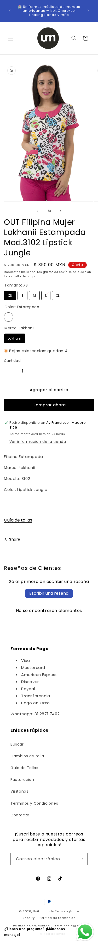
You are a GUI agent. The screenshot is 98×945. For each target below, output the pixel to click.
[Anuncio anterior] (9, 10)
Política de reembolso (57, 918)
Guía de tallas (18, 520)
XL (58, 294)
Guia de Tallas (24, 767)
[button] (10, 38)
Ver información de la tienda (37, 441)
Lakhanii (15, 337)
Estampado (8, 317)
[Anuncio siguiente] (88, 10)
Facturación (22, 779)
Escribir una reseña (48, 593)
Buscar (17, 744)
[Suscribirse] (81, 859)
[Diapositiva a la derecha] (60, 211)
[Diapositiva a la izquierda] (37, 211)
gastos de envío (55, 272)
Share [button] (14, 539)
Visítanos (19, 791)
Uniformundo (43, 911)
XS (10, 294)
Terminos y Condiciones (34, 803)
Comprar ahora (49, 405)
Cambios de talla (27, 756)
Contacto (20, 815)
